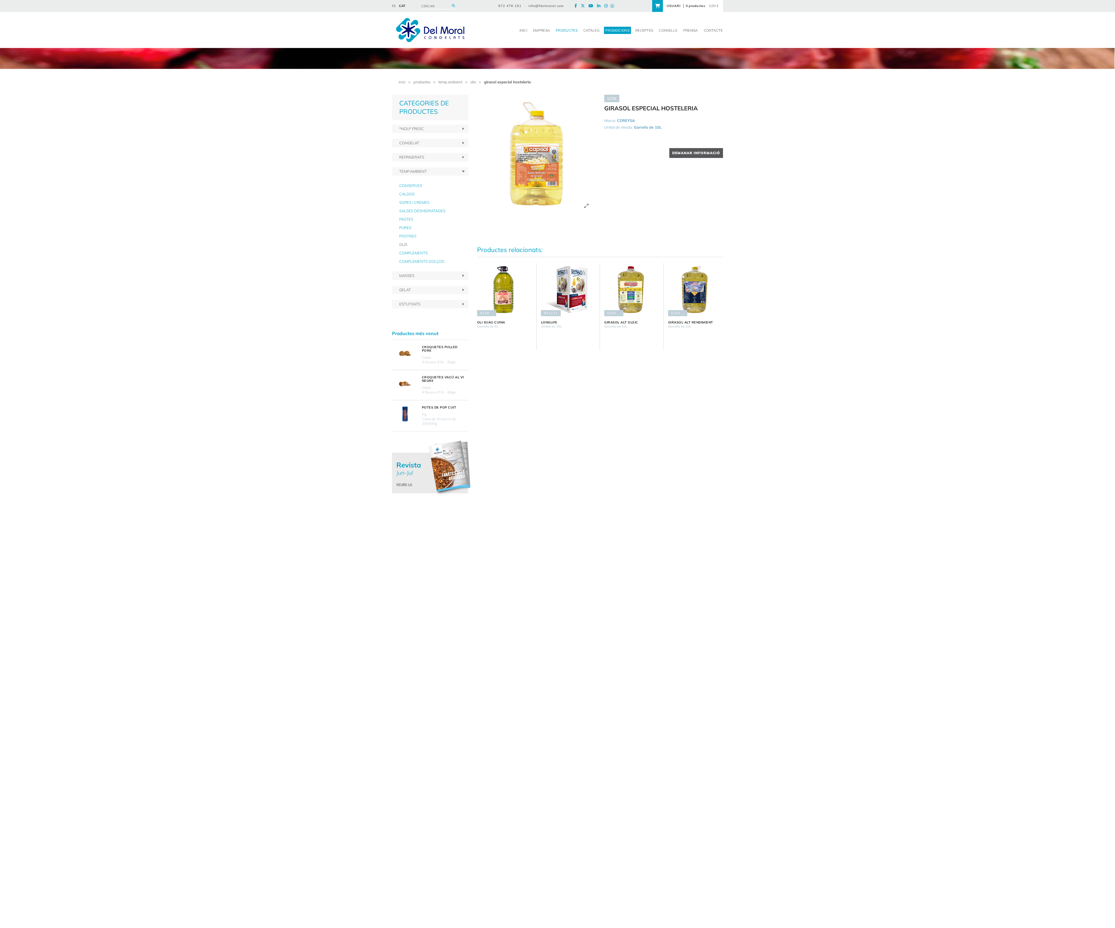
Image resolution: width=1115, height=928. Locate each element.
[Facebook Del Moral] (577, 5)
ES (394, 6)
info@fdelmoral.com (546, 6)
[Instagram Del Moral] (607, 5)
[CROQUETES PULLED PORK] (404, 353)
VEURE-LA (404, 484)
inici (402, 82)
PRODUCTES (421, 82)
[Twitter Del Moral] (584, 5)
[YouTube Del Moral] (592, 5)
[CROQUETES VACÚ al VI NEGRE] (404, 383)
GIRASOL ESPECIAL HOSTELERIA (507, 82)
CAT (402, 6)
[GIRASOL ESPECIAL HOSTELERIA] (536, 154)
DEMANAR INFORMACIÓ (696, 153)
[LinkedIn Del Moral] (600, 5)
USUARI (674, 6)
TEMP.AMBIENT (450, 82)
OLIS (473, 82)
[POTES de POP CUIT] (404, 414)
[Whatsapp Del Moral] (614, 5)
